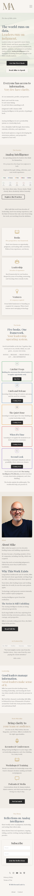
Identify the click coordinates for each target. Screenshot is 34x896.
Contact (20, 892)
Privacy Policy (8, 877)
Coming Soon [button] (17, 401)
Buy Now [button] (17, 379)
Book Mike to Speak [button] (17, 70)
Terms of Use (8, 880)
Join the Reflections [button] (17, 861)
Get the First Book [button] (17, 63)
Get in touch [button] (17, 801)
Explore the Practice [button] (13, 197)
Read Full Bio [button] (10, 629)
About (13, 892)
